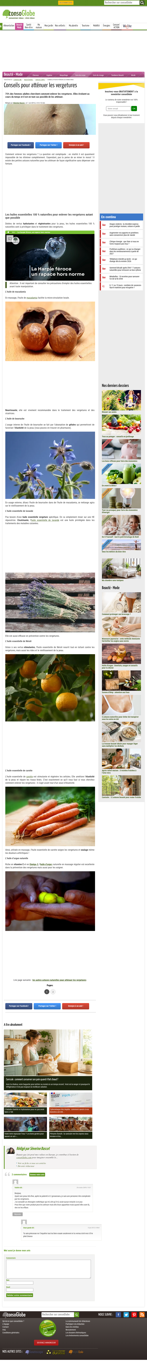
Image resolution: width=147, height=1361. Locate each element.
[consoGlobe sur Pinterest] (134, 1314)
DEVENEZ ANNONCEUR (46, 1342)
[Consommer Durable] (56, 1352)
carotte (29, 776)
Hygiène (49, 75)
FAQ (4, 1330)
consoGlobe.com (23, 1157)
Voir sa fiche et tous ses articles (32, 1163)
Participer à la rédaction (75, 1324)
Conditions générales (10, 1332)
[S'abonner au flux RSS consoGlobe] (142, 1314)
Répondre (17, 1214)
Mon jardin (49, 25)
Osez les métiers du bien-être (114, 552)
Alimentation (8, 25)
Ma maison (39, 26)
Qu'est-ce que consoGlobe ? (13, 1321)
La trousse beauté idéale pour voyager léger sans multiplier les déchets (120, 745)
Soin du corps (80, 75)
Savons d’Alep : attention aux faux (115, 692)
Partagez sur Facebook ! (21, 145)
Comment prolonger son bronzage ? (116, 614)
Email (8, 1287)
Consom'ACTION (116, 26)
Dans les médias (72, 1327)
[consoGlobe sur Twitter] (126, 1314)
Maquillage (64, 75)
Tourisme (85, 25)
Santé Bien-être (29, 26)
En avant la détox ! (109, 485)
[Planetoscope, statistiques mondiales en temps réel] (34, 1352)
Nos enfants (60, 25)
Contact (5, 1327)
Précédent (93, 118)
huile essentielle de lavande (45, 520)
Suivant (6, 118)
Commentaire (11, 1258)
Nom (7, 1280)
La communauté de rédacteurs (78, 1321)
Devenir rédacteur (26, 1166)
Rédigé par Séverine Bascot (33, 1149)
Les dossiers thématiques (76, 1332)
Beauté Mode (19, 26)
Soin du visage (98, 75)
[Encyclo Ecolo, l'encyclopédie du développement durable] (77, 1352)
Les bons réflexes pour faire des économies (119, 461)
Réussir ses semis (109, 412)
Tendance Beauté (117, 75)
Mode (133, 75)
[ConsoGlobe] (18, 14)
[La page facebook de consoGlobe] (118, 1314)
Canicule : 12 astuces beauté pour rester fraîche (121, 797)
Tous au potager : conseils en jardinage (118, 436)
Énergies (106, 25)
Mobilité (96, 25)
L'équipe (5, 1324)
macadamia (32, 297)
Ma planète (73, 25)
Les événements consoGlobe (77, 1335)
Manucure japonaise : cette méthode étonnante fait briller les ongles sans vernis (121, 640)
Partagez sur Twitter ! (48, 145)
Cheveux (36, 75)
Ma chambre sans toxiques (112, 580)
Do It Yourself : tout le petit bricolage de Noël (120, 537)
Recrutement (71, 1330)
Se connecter (66, 3)
